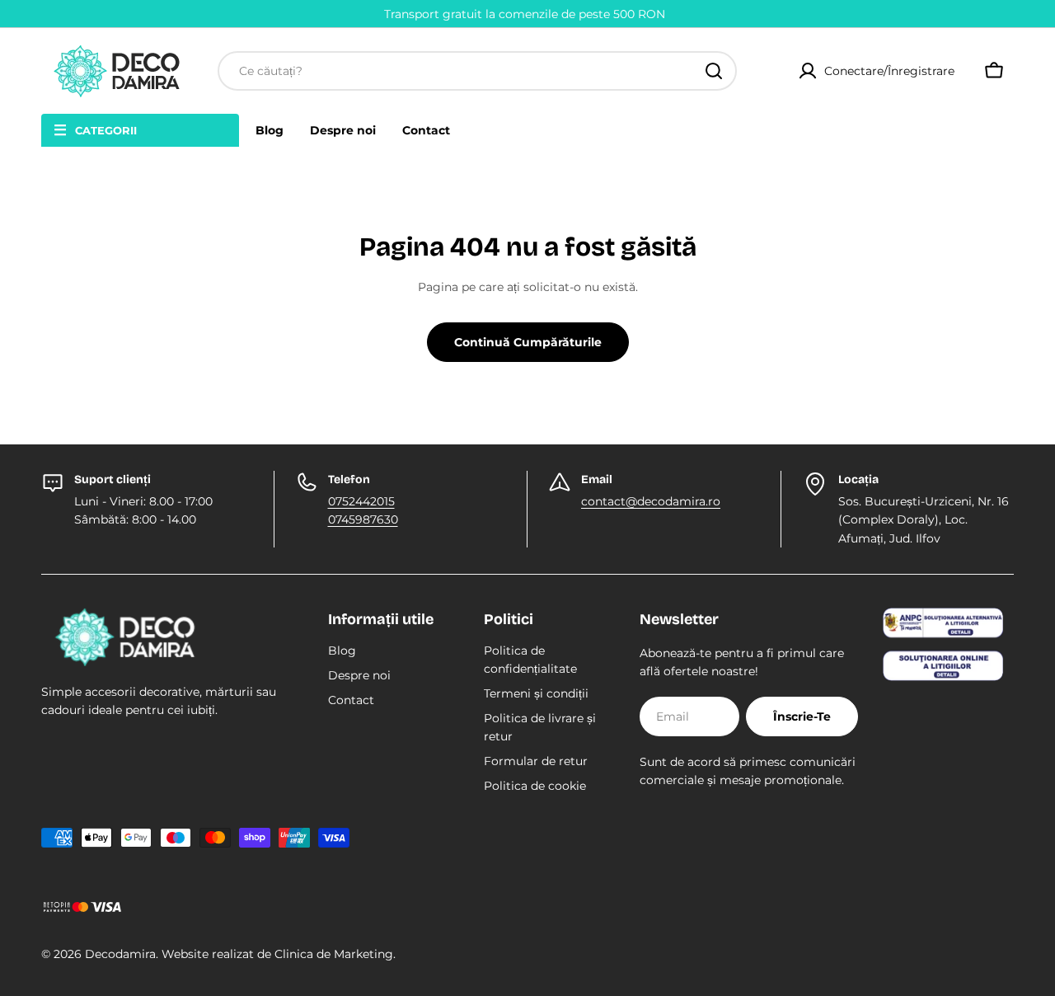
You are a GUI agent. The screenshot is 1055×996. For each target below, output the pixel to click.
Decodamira (120, 954)
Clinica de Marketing (333, 954)
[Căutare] (714, 71)
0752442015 (361, 501)
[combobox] (477, 71)
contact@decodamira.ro (650, 501)
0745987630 (363, 519)
